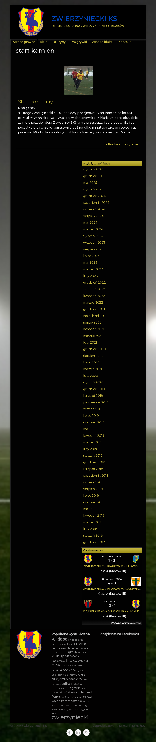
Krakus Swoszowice (72, 665)
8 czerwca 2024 (112, 579)
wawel (56, 705)
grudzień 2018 (94, 462)
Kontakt (125, 42)
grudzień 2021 (94, 309)
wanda (86, 701)
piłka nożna (71, 683)
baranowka (77, 640)
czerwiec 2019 (93, 422)
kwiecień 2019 (93, 435)
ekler (78, 652)
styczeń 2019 (93, 455)
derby (54, 652)
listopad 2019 (93, 396)
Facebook (69, 732)
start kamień (68, 697)
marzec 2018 (93, 522)
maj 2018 (90, 509)
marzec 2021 (92, 336)
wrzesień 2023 (94, 242)
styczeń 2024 (93, 236)
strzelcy (78, 697)
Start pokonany (35, 101)
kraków (60, 669)
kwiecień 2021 (93, 329)
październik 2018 (96, 475)
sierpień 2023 (93, 249)
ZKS (54, 713)
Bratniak (71, 644)
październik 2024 (96, 202)
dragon (61, 652)
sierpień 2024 (93, 216)
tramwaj (88, 696)
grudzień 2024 (94, 196)
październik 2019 (95, 402)
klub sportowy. (64, 656)
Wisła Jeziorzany (60, 709)
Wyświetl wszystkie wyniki (126, 622)
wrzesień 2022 (94, 289)
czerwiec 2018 (94, 502)
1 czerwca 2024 (112, 601)
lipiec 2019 (91, 416)
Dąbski (71, 652)
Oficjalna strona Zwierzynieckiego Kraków (88, 26)
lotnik (61, 675)
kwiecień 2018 (93, 515)
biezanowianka (59, 644)
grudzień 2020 (94, 349)
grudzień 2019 (94, 389)
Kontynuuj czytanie (122, 144)
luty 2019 (90, 449)
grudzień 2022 (94, 282)
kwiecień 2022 (94, 296)
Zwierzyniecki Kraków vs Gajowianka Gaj (117, 589)
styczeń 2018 (93, 535)
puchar (55, 692)
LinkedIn (78, 732)
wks (71, 709)
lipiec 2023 (91, 256)
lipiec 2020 (91, 362)
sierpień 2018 (93, 489)
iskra (84, 652)
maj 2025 (90, 183)
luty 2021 (90, 342)
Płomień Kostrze (69, 692)
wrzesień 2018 (94, 482)
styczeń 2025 (93, 189)
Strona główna (24, 42)
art (69, 640)
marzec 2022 (93, 302)
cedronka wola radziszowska (70, 648)
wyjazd (84, 709)
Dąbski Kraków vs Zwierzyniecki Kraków (116, 611)
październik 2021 (95, 316)
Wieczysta (66, 705)
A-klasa (60, 639)
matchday (69, 675)
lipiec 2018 (91, 495)
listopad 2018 (93, 469)
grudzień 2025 (94, 176)
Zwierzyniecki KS (84, 18)
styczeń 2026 (93, 169)
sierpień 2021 (93, 322)
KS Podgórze (76, 670)
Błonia (81, 644)
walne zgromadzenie (67, 701)
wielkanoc (77, 705)
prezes (84, 688)
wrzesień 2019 (93, 409)
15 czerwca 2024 (112, 556)
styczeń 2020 (93, 382)
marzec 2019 (92, 442)
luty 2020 (90, 376)
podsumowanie (59, 688)
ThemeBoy (137, 726)
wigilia (86, 705)
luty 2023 (90, 276)
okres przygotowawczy (68, 676)
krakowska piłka (70, 662)
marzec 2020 (93, 369)
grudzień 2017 (94, 542)
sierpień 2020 (93, 356)
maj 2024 (90, 222)
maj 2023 (90, 262)
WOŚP (76, 709)
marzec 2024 (93, 229)
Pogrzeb (74, 688)
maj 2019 (89, 429)
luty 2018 (90, 529)
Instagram (86, 732)
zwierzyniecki (70, 717)
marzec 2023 (93, 269)
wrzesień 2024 (94, 209)
